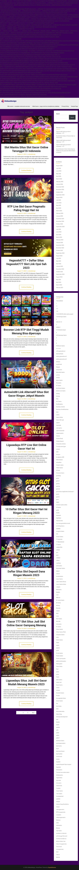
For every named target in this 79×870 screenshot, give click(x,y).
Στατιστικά (59, 846)
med (57, 594)
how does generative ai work (63, 523)
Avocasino (58, 383)
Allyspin (58, 367)
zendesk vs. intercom (61, 833)
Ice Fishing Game (60, 526)
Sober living (59, 714)
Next (33, 712)
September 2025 (60, 194)
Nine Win (58, 621)
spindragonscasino (60, 743)
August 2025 (59, 197)
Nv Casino (58, 626)
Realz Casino (59, 685)
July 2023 (58, 258)
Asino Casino (59, 380)
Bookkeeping (59, 404)
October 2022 (59, 271)
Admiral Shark (59, 353)
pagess (58, 647)
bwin (57, 412)
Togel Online (59, 777)
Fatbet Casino (59, 467)
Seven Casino (59, 701)
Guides (57, 512)
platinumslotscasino (61, 661)
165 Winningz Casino (61, 316)
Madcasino (58, 589)
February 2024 (59, 239)
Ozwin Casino (59, 640)
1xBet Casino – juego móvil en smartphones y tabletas (45, 106)
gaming (58, 486)
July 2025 (58, 200)
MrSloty (58, 605)
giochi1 (58, 496)
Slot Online (58, 706)
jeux (57, 552)
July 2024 (58, 229)
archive (58, 375)
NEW (57, 613)
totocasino (58, 783)
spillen (57, 735)
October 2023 (59, 250)
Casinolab (58, 425)
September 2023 (60, 253)
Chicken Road (59, 438)
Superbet (58, 767)
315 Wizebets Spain (61, 330)
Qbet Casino (59, 679)
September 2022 (60, 274)
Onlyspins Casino (60, 634)
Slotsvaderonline (60, 711)
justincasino (59, 565)
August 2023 (59, 255)
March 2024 (59, 237)
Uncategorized (59, 796)
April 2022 (58, 282)
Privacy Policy (65, 106)
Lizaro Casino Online (61, 584)
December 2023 (60, 245)
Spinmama (59, 746)
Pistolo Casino (59, 655)
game (57, 478)
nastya (57, 610)
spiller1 (58, 738)
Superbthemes (52, 867)
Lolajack (58, 587)
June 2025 (58, 202)
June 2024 (58, 232)
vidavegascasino (60, 809)
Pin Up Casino (59, 653)
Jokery (57, 560)
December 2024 (60, 218)
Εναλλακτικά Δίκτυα (61, 838)
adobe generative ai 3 (61, 359)
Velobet (58, 801)
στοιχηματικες (60, 849)
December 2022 (60, 269)
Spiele (57, 724)
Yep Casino (59, 830)
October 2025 (59, 192)
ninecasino (58, 624)
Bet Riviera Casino (60, 388)
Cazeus (58, 436)
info (57, 534)
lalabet (57, 571)
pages (57, 645)
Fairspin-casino (59, 465)
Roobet (58, 695)
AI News (58, 361)
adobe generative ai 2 (61, 356)
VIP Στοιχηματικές (60, 812)
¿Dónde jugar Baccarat (61, 836)
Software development (62, 716)
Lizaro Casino (59, 579)
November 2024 (60, 221)
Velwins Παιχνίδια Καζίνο (62, 804)
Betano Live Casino (60, 390)
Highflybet (58, 518)
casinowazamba (60, 430)
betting (58, 393)
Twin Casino (59, 793)
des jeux (58, 454)
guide (57, 510)
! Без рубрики (59, 300)
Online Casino (59, 629)
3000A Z (58, 327)
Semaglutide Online (61, 698)
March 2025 (59, 210)
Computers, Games (61, 443)
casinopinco (59, 428)
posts (57, 671)
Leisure (58, 573)
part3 (57, 650)
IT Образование (60, 541)
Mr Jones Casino (60, 600)
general (58, 489)
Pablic (57, 642)
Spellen (58, 722)
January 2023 (59, 266)
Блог (57, 852)
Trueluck (58, 788)
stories (57, 759)
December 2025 (60, 187)
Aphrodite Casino (60, 372)
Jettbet (58, 549)
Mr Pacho (58, 602)
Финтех (58, 857)
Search (58, 113)
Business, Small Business (62, 409)
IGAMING (58, 528)
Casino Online (59, 417)
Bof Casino (58, 401)
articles (58, 377)
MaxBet (58, 592)
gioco (57, 499)
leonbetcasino (59, 576)
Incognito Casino (60, 531)
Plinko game (59, 663)
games (58, 483)
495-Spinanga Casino (61, 335)
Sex (57, 703)
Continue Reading (26, 170)
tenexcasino (59, 769)
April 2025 (58, 208)
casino (57, 414)
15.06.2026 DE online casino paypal (64, 314)
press (57, 674)
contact (58, 449)
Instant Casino (59, 536)
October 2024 (59, 224)
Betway (58, 396)
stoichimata (59, 756)
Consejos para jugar (61, 446)
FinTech (58, 470)
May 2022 (58, 279)
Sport (57, 748)
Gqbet (57, 502)
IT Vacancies (59, 539)
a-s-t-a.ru (58, 348)
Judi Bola (58, 563)
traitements (59, 785)
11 (56, 306)
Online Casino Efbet (61, 632)
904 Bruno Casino (60, 345)
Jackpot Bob (59, 547)
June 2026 (58, 171)
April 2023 (58, 263)
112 (57, 311)
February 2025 (59, 213)
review (57, 687)
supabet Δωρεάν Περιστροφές (63, 764)
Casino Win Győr (60, 420)
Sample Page (74, 106)
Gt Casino (58, 507)
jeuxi (57, 555)
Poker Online (59, 666)
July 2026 (58, 168)
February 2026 (59, 181)
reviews (58, 690)
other (57, 637)
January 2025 (59, 216)
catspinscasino (59, 433)
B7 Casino (58, 385)
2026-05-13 (59, 322)
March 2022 (59, 285)
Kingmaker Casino (60, 568)
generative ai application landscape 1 (65, 491)
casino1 (58, 422)
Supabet (58, 761)
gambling (58, 475)
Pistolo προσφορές (61, 658)
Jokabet (58, 557)
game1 (58, 481)
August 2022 (59, 277)
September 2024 (60, 226)
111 (57, 308)
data (57, 451)
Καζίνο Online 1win (60, 841)
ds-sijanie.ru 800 (60, 457)
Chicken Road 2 (60, 441)
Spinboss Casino (60, 740)
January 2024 (59, 242)
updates (58, 799)
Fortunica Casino (60, 473)
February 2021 (59, 287)
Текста (58, 854)
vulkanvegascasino (60, 817)
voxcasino (58, 814)
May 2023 (58, 261)
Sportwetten (59, 754)
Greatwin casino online (61, 504)
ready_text (58, 682)
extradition (58, 462)
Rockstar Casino (60, 693)
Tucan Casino (59, 791)
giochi (57, 494)
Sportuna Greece (60, 751)
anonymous (59, 369)
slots (57, 708)
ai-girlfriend (59, 364)
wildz (57, 822)
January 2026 (59, 184)
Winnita (58, 828)
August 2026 (59, 165)
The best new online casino (62, 772)
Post (57, 669)
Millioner (58, 597)
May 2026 (58, 173)
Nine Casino (59, 618)
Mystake (58, 608)
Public (57, 677)
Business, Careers (60, 406)
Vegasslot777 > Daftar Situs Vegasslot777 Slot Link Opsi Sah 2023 (26, 264)
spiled (57, 732)
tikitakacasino (59, 775)
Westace (58, 820)
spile (57, 730)
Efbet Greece (59, 459)
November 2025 (60, 189)
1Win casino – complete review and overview (18, 106)
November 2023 (60, 247)
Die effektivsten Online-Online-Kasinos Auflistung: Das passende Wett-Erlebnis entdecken (65, 150)
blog (57, 398)
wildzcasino (59, 825)
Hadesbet (58, 515)
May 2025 (58, 205)
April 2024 (58, 234)
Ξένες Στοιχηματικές (61, 844)
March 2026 (59, 179)
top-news (58, 780)
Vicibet (57, 807)
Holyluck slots (59, 520)
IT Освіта (58, 544)
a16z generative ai (60, 351)
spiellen (58, 727)
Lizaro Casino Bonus (61, 581)
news (57, 616)
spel (57, 719)
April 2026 (58, 176)
